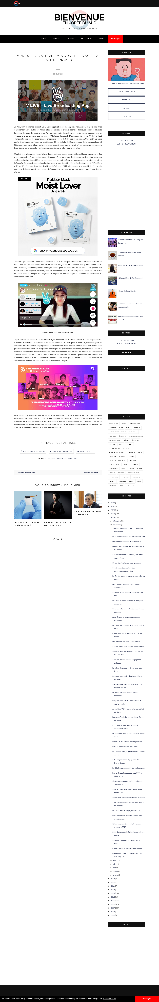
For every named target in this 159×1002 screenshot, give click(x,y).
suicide (139, 469)
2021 (113, 506)
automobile (133, 432)
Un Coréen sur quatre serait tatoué (126, 641)
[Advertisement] (126, 187)
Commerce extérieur (116, 452)
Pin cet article (87, 452)
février (115, 871)
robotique (122, 481)
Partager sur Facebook (34, 452)
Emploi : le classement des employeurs (127, 742)
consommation (114, 440)
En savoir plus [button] (109, 999)
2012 (113, 897)
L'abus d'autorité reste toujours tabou (127, 848)
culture (58, 458)
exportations (113, 469)
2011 (113, 900)
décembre (117, 521)
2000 (113, 915)
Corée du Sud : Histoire (127, 291)
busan (131, 481)
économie (122, 436)
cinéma (135, 464)
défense (112, 473)
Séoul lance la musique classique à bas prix (128, 797)
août (115, 860)
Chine (123, 469)
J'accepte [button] (147, 999)
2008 (113, 912)
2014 (113, 890)
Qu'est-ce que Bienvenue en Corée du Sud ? (127, 83)
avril (114, 868)
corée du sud (50, 458)
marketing (136, 477)
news (75, 458)
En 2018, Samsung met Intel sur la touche (128, 768)
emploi (128, 428)
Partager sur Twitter (63, 452)
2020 (113, 510)
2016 (113, 882)
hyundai (122, 456)
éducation (135, 440)
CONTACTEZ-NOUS (127, 92)
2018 (113, 517)
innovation (125, 477)
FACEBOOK (126, 100)
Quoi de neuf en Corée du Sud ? (130, 265)
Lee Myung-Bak (114, 448)
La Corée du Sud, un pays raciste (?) (126, 811)
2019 (113, 514)
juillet (115, 864)
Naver (70, 458)
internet (137, 428)
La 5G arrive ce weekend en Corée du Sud (128, 536)
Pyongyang (130, 485)
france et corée (114, 464)
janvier (115, 875)
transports (131, 452)
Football (112, 444)
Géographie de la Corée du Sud (130, 278)
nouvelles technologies (117, 432)
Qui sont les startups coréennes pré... (27, 524)
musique (112, 481)
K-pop (64, 458)
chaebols (133, 460)
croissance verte (133, 473)
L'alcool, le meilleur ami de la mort (125, 747)
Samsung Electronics (136, 436)
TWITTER (127, 116)
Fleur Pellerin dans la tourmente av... (57, 524)
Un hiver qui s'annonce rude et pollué (126, 541)
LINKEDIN (127, 108)
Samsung (127, 464)
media (140, 452)
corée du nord (135, 423)
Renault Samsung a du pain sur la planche (128, 646)
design (139, 481)
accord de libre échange (117, 460)
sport (121, 444)
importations (113, 477)
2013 (113, 893)
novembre (117, 525)
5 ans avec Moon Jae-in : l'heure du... (88, 513)
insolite (131, 469)
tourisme (129, 444)
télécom (126, 440)
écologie (121, 473)
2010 (113, 904)
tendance (112, 456)
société (124, 423)
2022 (113, 503)
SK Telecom (126, 448)
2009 (113, 908)
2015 (113, 886)
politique (112, 436)
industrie (112, 428)
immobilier (113, 485)
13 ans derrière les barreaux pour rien (126, 563)
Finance (131, 456)
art (121, 485)
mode (121, 428)
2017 (113, 878)
